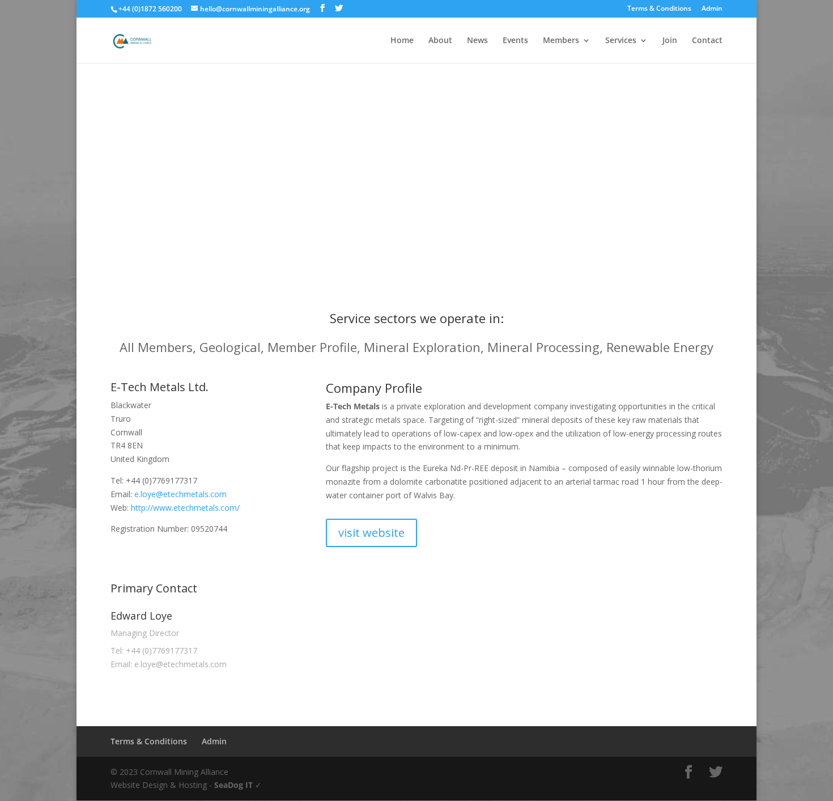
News (477, 40)
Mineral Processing (543, 346)
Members (561, 40)
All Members (156, 346)
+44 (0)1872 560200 (150, 9)
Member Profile (312, 346)
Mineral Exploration (422, 346)
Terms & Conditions (659, 9)
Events (515, 40)
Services (620, 40)
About (440, 40)
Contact (707, 40)
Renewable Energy (659, 346)
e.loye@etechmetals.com (180, 494)
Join (669, 40)
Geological (230, 346)
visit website (371, 532)
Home (402, 40)
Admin (712, 9)
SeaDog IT (233, 784)
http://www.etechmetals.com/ (185, 507)
